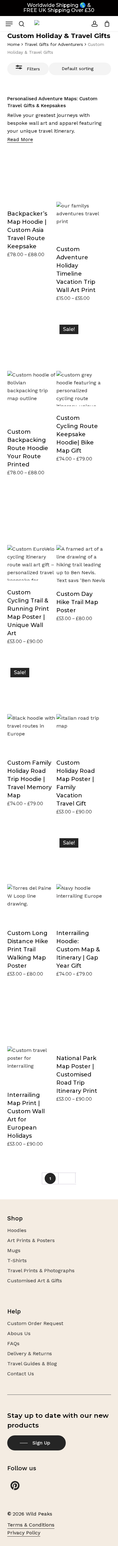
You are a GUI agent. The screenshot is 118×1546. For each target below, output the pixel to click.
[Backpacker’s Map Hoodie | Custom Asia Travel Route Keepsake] (31, 177)
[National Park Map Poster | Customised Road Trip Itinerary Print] (80, 1021)
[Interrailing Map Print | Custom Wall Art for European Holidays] (31, 1040)
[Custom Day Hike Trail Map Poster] (80, 539)
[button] (9, 24)
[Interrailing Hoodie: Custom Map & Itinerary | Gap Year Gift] (80, 878)
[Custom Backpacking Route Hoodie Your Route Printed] (31, 371)
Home (13, 44)
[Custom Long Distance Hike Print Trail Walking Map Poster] (31, 878)
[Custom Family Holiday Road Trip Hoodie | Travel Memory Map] (31, 708)
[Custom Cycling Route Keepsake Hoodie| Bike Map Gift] (80, 364)
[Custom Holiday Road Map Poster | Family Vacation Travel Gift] (80, 708)
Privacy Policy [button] (23, 1533)
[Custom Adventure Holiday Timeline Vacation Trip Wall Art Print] (80, 195)
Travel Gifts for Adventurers (54, 44)
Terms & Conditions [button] (30, 1525)
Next (67, 1178)
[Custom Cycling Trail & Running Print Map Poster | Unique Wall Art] (31, 538)
